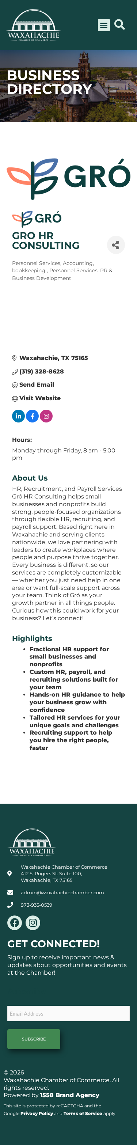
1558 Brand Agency (69, 1095)
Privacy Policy (36, 1113)
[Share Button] (116, 245)
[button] (104, 25)
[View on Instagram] (46, 420)
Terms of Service (83, 1113)
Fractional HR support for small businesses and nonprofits (69, 657)
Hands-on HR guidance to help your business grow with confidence (77, 702)
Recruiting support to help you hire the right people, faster (71, 740)
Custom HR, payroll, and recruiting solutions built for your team (74, 679)
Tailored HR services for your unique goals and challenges (75, 721)
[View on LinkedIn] (18, 420)
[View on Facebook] (32, 420)
